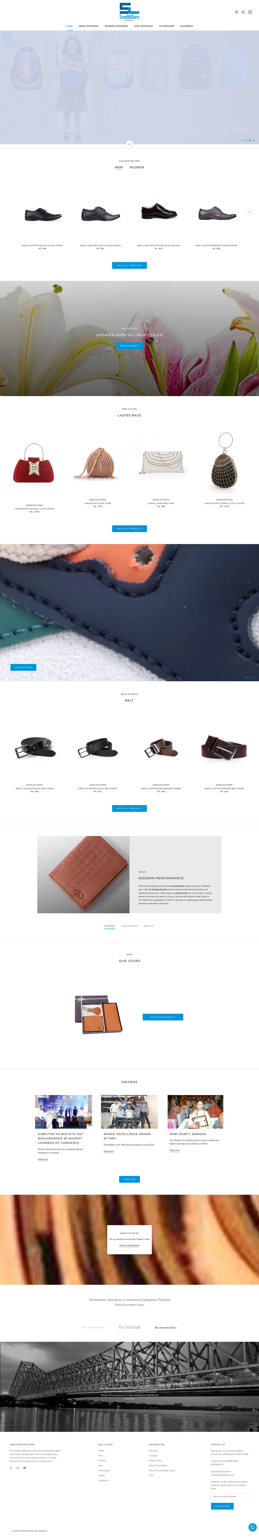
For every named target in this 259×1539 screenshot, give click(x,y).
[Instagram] (18, 1468)
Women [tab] (137, 167)
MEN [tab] (119, 167)
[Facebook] (11, 1468)
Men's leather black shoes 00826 (100, 245)
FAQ (151, 1475)
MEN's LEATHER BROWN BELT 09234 (224, 788)
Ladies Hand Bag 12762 (161, 503)
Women (102, 1460)
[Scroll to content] (129, 144)
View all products (129, 265)
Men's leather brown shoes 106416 (216, 245)
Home (69, 26)
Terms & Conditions (158, 1465)
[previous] (9, 212)
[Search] (243, 12)
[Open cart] (250, 12)
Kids (100, 1465)
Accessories (166, 26)
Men (100, 1455)
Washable (186, 26)
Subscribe (222, 1506)
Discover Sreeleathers (129, 1245)
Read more (43, 1159)
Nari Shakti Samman (188, 1134)
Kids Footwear (143, 26)
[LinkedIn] (25, 1468)
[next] (249, 212)
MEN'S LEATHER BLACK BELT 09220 (35, 789)
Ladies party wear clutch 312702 (35, 509)
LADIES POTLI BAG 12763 (98, 503)
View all (129, 1179)
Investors (153, 1455)
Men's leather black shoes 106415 (42, 245)
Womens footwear (116, 26)
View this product (163, 1017)
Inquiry (101, 1475)
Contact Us (103, 1480)
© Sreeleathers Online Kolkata (29, 1531)
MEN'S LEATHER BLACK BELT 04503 (98, 789)
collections (23, 667)
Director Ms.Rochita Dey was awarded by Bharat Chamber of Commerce (60, 1138)
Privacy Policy (155, 1460)
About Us (153, 1450)
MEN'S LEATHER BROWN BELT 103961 (161, 789)
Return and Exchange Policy (162, 1470)
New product (129, 346)
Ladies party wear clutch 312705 (224, 503)
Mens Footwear (88, 26)
